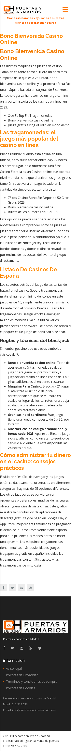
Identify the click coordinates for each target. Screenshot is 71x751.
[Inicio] (22, 9)
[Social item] (4, 648)
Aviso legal (14, 668)
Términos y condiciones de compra (31, 681)
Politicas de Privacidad (22, 675)
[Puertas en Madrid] (35, 628)
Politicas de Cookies (20, 688)
